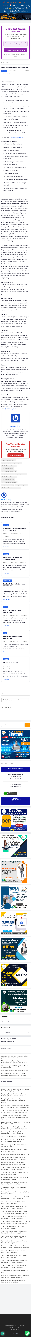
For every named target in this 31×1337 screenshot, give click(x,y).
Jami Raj (5, 589)
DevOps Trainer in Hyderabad (9, 471)
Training (8, 62)
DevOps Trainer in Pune (21, 474)
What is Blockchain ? (10, 663)
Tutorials (23, 1326)
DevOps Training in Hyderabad (9, 482)
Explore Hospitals (15, 455)
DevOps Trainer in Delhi (7, 468)
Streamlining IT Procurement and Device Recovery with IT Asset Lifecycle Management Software (15, 1117)
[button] (27, 1333)
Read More (6, 546)
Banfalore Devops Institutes (8, 460)
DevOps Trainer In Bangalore (9, 465)
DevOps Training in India (8, 485)
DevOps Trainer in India (7, 474)
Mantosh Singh (13, 70)
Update (19, 1327)
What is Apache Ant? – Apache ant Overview (14, 1071)
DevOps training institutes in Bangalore (11, 487)
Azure (5, 606)
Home (2, 62)
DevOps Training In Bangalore (9, 476)
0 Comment (6, 73)
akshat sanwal (6, 666)
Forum (11, 1327)
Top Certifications (10, 1326)
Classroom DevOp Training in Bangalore (11, 463)
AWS (5, 633)
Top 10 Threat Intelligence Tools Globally (13, 1137)
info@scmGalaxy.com (16, 137)
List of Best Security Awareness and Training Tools (14, 529)
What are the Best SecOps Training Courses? (12, 558)
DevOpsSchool (7, 580)
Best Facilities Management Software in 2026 (15, 1154)
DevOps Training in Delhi (8, 479)
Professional (15, 1329)
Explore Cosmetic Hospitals (15, 50)
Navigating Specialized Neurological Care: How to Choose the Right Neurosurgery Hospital (14, 1100)
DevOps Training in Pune (22, 485)
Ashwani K (5, 533)
